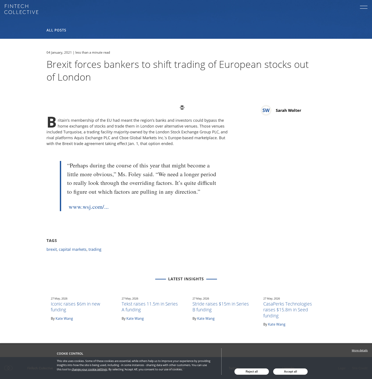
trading (94, 249)
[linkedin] (208, 108)
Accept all (290, 371)
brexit (51, 249)
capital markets (73, 249)
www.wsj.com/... (89, 207)
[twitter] (195, 108)
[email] (182, 108)
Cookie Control (70, 353)
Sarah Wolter (288, 110)
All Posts (56, 30)
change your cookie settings (89, 369)
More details (360, 350)
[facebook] (220, 108)
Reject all (252, 371)
